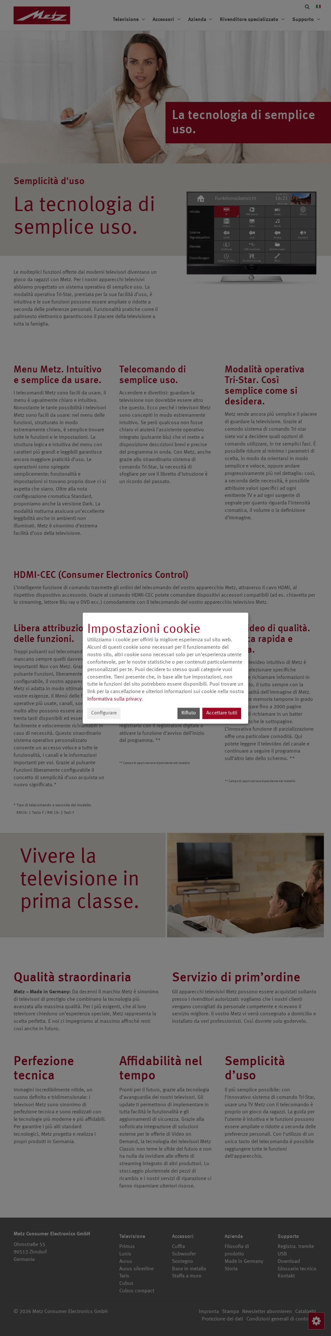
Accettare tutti (221, 713)
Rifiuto (188, 713)
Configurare (104, 713)
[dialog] (165, 668)
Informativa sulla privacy (114, 699)
